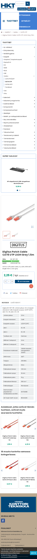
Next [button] (35, 428)
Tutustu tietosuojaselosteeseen (9, 556)
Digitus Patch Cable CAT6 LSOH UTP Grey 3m (27, 438)
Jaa (6, 293)
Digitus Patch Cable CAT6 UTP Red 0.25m (9, 479)
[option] (18, 173)
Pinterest (24, 293)
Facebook (3, 521)
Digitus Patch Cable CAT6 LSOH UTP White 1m (27, 480)
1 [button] (17, 190)
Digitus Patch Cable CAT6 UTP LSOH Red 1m (9, 438)
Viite (4, 259)
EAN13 (4, 263)
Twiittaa (14, 293)
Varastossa (6, 261)
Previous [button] (1, 428)
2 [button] (19, 190)
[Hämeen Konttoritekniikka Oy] (8, 6)
